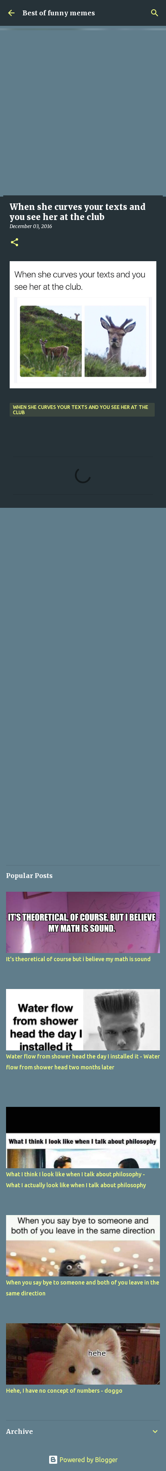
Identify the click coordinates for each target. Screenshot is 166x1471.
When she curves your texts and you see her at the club (80, 409)
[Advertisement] (83, 113)
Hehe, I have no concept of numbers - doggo (64, 1390)
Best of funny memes (59, 13)
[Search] (155, 13)
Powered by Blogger (88, 1459)
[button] (14, 242)
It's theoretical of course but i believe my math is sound (78, 959)
